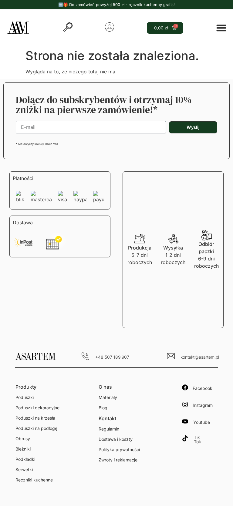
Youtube (201, 422)
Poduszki (24, 397)
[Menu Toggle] (221, 27)
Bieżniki (23, 448)
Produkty (25, 387)
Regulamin (109, 428)
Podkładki (25, 459)
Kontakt (107, 418)
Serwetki (24, 469)
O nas (105, 387)
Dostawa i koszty (116, 439)
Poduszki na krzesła (35, 418)
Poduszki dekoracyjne (37, 407)
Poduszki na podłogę (36, 428)
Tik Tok (197, 439)
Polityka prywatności (119, 449)
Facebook (202, 388)
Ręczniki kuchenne (34, 479)
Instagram (203, 405)
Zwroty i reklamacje (118, 459)
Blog (103, 407)
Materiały (108, 397)
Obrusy (22, 438)
